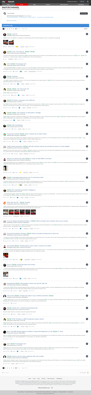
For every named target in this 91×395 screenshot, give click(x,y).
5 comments (15, 153)
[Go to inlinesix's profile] (4, 125)
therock (8, 266)
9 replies (13, 351)
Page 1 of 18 (24, 28)
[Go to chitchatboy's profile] (4, 296)
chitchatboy (9, 297)
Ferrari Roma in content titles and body (45, 17)
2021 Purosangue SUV (16, 344)
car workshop (21, 384)
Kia (31, 383)
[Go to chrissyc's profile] (4, 52)
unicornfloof (9, 285)
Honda (24, 383)
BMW (49, 383)
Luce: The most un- (21, 51)
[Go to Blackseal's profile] (4, 308)
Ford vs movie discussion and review (21, 264)
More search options (12, 20)
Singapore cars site (37, 382)
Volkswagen (38, 383)
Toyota (21, 383)
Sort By (85, 28)
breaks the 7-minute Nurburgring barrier (22, 308)
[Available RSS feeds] (87, 373)
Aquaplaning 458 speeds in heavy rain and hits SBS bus (27, 283)
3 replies (15, 128)
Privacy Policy (21, 391)
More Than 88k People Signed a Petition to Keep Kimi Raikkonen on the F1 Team (35, 331)
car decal (63, 381)
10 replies (15, 107)
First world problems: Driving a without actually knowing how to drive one (33, 233)
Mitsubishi (45, 383)
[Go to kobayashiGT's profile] (4, 64)
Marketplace (81, 4)
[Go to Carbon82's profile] (4, 77)
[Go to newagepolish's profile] (4, 203)
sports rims (47, 381)
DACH (8, 101)
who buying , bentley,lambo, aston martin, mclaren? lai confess (29, 246)
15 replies (14, 95)
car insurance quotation (38, 384)
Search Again (84, 13)
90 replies (16, 172)
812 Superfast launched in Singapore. (21, 190)
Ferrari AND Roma (23, 17)
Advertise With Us (62, 391)
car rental (63, 383)
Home (8, 4)
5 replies (14, 326)
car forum (29, 381)
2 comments (16, 240)
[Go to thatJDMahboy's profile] (4, 147)
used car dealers (72, 383)
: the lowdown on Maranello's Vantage (24, 112)
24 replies (16, 259)
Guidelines (54, 391)
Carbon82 (9, 77)
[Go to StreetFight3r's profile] (4, 159)
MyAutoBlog (23, 53)
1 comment (14, 303)
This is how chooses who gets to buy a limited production (30, 295)
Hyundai (33, 383)
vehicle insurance (30, 384)
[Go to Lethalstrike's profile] (4, 34)
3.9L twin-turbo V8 (18, 89)
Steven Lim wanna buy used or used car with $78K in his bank (29, 158)
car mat (16, 382)
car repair (59, 381)
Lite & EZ (20, 266)
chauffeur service (69, 384)
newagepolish (10, 204)
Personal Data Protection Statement (43, 391)
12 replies (16, 278)
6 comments (15, 228)
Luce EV (12, 34)
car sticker (55, 384)
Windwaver (9, 179)
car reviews (61, 382)
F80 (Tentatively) (15, 125)
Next (16, 28)
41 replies (16, 71)
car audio (67, 383)
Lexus (42, 383)
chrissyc (8, 53)
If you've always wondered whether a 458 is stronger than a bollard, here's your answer (37, 221)
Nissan (27, 383)
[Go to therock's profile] (4, 265)
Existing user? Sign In (72, 1)
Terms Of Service (29, 391)
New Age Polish (24, 204)
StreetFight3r (10, 160)
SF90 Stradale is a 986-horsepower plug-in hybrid (25, 319)
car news (65, 382)
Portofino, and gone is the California (21, 100)
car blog (25, 384)
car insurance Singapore (48, 384)
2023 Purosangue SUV (17, 64)
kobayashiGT (10, 65)
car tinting (43, 381)
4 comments (14, 290)
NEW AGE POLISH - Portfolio (18, 202)
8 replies (14, 314)
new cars (52, 382)
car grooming (55, 381)
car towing (73, 381)
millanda (8, 135)
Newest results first (32, 17)
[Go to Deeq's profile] (4, 332)
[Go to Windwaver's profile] (4, 178)
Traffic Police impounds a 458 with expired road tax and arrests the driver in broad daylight (38, 146)
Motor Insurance (64, 4)
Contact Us (70, 391)
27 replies (14, 83)
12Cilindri (12, 76)
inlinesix (8, 126)
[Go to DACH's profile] (4, 100)
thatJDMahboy (10, 147)
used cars (48, 382)
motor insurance (22, 382)
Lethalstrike (9, 35)
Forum (21, 4)
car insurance (59, 384)
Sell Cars (48, 4)
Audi (30, 383)
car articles (56, 382)
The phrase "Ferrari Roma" (12, 17)
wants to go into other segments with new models (25, 356)
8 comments (15, 141)
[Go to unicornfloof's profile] (4, 284)
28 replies (15, 185)
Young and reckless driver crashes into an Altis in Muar (27, 134)
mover (64, 384)
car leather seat (68, 381)
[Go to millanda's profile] (4, 134)
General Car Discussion (25, 35)
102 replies (11, 46)
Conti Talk (23, 65)
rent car (51, 381)
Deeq (8, 333)
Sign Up (82, 1)
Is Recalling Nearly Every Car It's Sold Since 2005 (25, 177)
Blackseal (9, 309)
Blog (34, 4)
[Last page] (19, 29)
